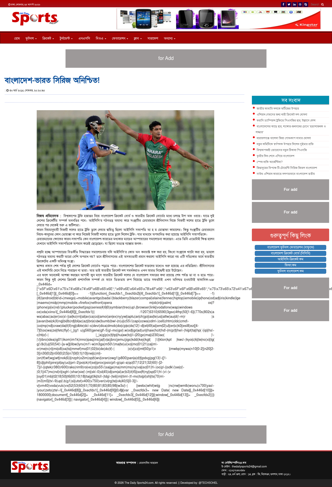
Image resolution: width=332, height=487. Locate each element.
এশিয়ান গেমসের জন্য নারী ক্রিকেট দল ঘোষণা (282, 114)
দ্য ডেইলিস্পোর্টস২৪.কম (234, 463)
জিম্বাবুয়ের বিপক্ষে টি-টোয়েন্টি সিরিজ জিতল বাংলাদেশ (287, 168)
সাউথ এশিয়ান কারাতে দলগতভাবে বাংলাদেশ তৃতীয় (286, 174)
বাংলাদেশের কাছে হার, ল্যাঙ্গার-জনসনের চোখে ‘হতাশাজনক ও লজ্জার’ (291, 129)
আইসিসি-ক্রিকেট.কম (290, 259)
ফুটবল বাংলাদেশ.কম (290, 271)
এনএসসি (84, 38)
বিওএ (100, 38)
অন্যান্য (168, 38)
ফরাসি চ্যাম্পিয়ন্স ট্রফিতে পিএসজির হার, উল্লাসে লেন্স (286, 120)
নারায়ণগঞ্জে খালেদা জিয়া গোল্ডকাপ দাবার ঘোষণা (284, 138)
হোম (17, 38)
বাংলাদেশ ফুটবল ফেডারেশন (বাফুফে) (290, 247)
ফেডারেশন (119, 38)
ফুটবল (30, 38)
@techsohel (208, 483)
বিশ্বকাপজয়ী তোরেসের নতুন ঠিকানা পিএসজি (282, 150)
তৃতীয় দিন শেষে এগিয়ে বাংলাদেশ (275, 156)
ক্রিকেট (47, 38)
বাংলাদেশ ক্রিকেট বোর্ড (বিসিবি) (290, 253)
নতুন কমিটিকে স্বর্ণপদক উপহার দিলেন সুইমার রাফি (285, 144)
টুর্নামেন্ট (65, 38)
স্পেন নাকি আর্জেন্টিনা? (270, 162)
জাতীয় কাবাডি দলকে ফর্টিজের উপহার (278, 109)
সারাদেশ (153, 38)
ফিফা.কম (290, 265)
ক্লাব (137, 38)
